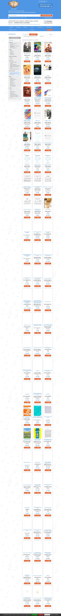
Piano (11, 67)
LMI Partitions (14, 8)
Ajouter (28, 61)
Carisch (11, 81)
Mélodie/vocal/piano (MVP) (14, 66)
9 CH (11, 97)
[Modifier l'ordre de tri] (52, 36)
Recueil (11, 52)
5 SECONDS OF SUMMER (14, 96)
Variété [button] (25, 27)
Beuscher (12, 78)
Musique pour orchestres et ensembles (14, 46)
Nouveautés (49, 27)
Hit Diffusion (12, 82)
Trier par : (51, 34)
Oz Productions (13, 86)
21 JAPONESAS (13, 91)
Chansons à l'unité (13, 43)
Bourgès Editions (13, 79)
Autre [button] (32, 27)
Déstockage (49, 29)
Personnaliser (47, 614)
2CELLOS (12, 92)
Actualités (32, 29)
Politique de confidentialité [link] (54, 614)
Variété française (13, 47)
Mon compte (43, 1)
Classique (11, 27)
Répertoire (12, 53)
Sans (11, 58)
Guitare (11, 63)
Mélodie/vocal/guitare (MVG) (15, 65)
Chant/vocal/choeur (13, 62)
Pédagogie (18, 27)
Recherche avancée (48, 17)
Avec (11, 57)
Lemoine (12, 83)
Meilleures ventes (13, 29)
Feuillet (12, 51)
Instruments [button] (40, 27)
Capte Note (12, 80)
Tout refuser (41, 614)
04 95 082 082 (45, 6)
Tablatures (12, 54)
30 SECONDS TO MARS (14, 95)
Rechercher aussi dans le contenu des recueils (18, 17)
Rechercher (33, 34)
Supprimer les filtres (14, 37)
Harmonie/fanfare (13, 64)
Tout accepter (34, 614)
